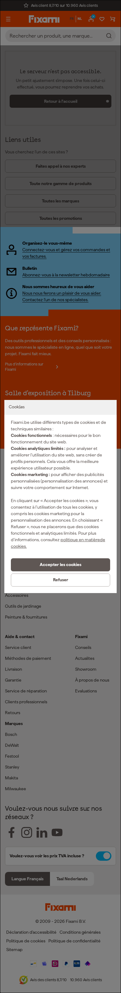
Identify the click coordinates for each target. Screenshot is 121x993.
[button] (60, 564)
